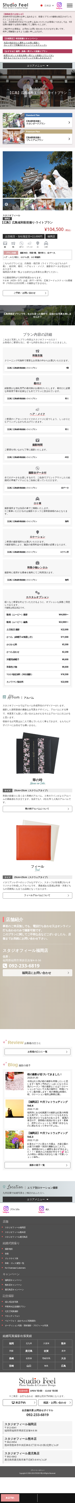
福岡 (11, 1343)
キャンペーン (11, 1274)
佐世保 (29, 1358)
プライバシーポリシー (38, 1470)
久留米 (46, 1343)
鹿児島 (28, 1350)
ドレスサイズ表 (11, 1258)
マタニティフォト (12, 1316)
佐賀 (46, 1350)
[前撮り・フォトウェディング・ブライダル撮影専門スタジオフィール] (17, 5)
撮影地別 (8, 1248)
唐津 (64, 1350)
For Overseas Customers (15, 1267)
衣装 (7, 1253)
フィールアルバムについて (37, 895)
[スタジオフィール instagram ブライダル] (59, 6)
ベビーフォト (21, 1320)
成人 (47, 1209)
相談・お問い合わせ (54, 1402)
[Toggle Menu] (70, 5)
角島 (46, 1365)
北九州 (29, 1343)
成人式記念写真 (11, 1301)
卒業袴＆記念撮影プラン (15, 1306)
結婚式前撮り (11, 1243)
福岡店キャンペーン (13, 1280)
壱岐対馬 (46, 1358)
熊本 (63, 1343)
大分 (63, 1358)
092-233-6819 (37, 1414)
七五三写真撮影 (11, 1311)
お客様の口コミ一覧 (37, 1051)
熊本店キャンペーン (13, 1284)
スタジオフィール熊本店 (15, 1232)
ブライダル (15, 1209)
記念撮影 (8, 1296)
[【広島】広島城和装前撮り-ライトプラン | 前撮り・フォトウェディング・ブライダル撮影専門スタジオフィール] (37, 174)
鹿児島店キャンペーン (14, 1289)
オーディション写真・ (26, 1325)
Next (68, 204)
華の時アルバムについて (37, 808)
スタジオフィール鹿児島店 (16, 1236)
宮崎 (11, 1365)
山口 (29, 1365)
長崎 (11, 1358)
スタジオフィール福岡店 (15, 1227)
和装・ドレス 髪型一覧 (14, 1263)
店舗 (5, 1221)
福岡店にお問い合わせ (36, 973)
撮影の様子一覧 (37, 1165)
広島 (63, 1365)
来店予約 (20, 1402)
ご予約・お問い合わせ (24, 292)
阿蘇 (11, 1350)
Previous (6, 204)
